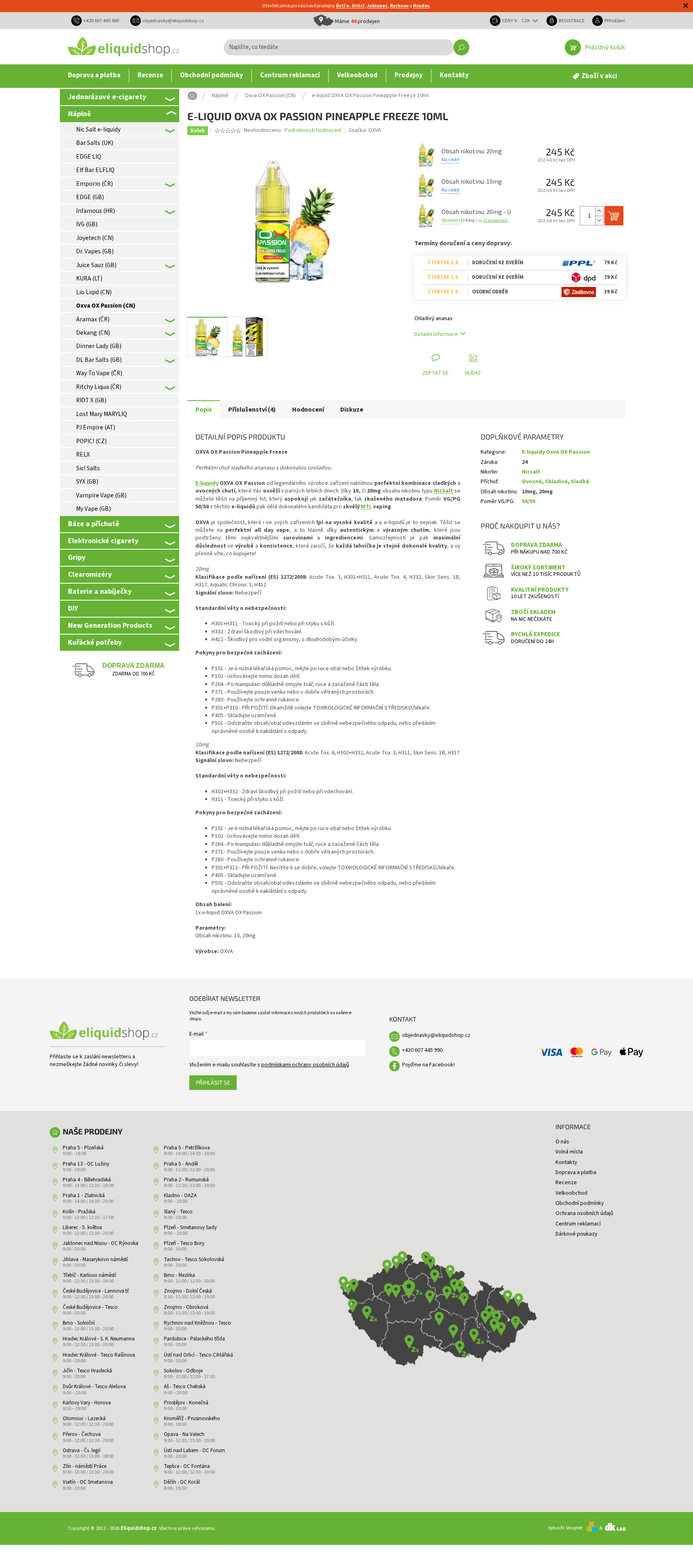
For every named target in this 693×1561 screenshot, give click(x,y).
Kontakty (566, 1162)
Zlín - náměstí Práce (84, 1466)
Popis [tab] (203, 409)
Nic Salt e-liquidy (98, 129)
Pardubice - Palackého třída (194, 1338)
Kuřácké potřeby (95, 642)
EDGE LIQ (88, 156)
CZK (526, 20)
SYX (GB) (87, 481)
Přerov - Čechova (82, 1434)
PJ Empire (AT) (95, 427)
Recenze (566, 1183)
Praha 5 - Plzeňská (83, 1147)
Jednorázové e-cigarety (107, 96)
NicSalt (443, 491)
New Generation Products (110, 625)
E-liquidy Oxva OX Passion (556, 452)
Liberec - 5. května (82, 1227)
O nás (562, 1142)
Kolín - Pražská (79, 1211)
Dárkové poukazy (576, 1234)
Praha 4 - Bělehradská (87, 1179)
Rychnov (399, 5)
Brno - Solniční (79, 1323)
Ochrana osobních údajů (584, 1213)
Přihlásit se (213, 1082)
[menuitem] (94, 76)
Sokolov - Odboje (183, 1370)
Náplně (79, 113)
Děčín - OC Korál (182, 1482)
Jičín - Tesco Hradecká (87, 1370)
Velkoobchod (571, 1193)
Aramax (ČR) (93, 319)
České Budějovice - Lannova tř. (96, 1291)
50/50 (528, 501)
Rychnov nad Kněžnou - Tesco (197, 1323)
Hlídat (473, 373)
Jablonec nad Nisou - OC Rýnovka (100, 1243)
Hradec (421, 5)
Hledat (461, 47)
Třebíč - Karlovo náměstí (89, 1275)
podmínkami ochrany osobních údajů (305, 1065)
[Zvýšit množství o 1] (599, 211)
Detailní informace (436, 334)
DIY (73, 608)
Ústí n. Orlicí (350, 5)
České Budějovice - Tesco (90, 1307)
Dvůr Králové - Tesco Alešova (94, 1386)
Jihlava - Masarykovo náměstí (95, 1259)
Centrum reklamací (578, 1224)
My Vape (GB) (93, 508)
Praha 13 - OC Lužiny (86, 1164)
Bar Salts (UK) (94, 142)
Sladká (580, 482)
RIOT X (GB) (91, 400)
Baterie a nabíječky (99, 591)
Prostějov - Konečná (186, 1402)
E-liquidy (206, 483)
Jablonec (377, 5)
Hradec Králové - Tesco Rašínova (99, 1355)
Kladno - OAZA (180, 1195)
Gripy (76, 557)
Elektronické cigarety (103, 540)
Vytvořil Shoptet (565, 1527)
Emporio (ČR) (94, 183)
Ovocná (532, 482)
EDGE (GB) (90, 197)
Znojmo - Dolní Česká (188, 1291)
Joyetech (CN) (95, 238)
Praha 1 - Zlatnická (84, 1195)
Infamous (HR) (95, 210)
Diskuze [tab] (351, 409)
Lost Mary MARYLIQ (101, 414)
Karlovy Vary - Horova (87, 1402)
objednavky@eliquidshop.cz (436, 1035)
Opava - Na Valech (184, 1434)
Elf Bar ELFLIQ (95, 170)
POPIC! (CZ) (91, 441)
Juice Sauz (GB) (96, 265)
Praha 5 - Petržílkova (187, 1147)
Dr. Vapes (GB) (95, 251)
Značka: (364, 130)
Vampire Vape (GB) (101, 495)
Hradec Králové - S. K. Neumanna (99, 1338)
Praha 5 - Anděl (181, 1164)
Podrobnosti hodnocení (312, 130)
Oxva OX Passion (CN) (105, 305)
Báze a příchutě (93, 523)
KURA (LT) (89, 278)
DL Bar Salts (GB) (99, 359)
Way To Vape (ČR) (99, 373)
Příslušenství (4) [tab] (252, 409)
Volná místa (569, 1152)
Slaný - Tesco (178, 1211)
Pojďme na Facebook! (428, 1065)
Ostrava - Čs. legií (81, 1450)
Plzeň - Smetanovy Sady (190, 1227)
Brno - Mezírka (179, 1275)
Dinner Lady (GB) (98, 346)
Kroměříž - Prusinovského (192, 1418)
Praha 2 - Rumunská (186, 1179)
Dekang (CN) (93, 332)
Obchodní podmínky (579, 1203)
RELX (83, 454)
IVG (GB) (86, 224)
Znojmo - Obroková (186, 1307)
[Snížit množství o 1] (599, 220)
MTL (366, 507)
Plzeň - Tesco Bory (184, 1243)
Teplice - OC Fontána (187, 1466)
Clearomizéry (90, 574)
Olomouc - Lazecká (84, 1418)
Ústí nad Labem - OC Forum (194, 1450)
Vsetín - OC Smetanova (88, 1482)
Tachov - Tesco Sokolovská (194, 1259)
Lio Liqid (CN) (94, 292)
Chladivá (556, 482)
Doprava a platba (575, 1172)
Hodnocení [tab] (308, 409)
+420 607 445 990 (422, 1050)
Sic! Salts (88, 468)
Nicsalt (531, 472)
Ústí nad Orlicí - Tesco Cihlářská (198, 1355)
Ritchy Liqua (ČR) (98, 386)
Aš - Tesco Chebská (185, 1386)
